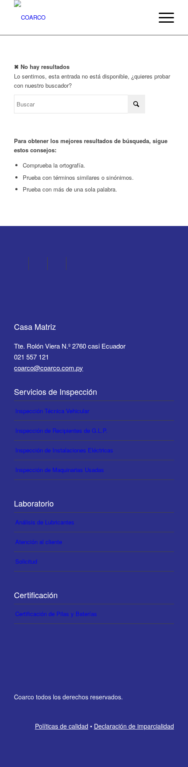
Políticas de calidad (61, 726)
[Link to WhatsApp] (59, 263)
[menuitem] (162, 17)
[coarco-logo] (78, 17)
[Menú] (162, 17)
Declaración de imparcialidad (134, 726)
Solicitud (26, 561)
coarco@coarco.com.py (48, 367)
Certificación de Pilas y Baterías (56, 613)
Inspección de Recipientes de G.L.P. (61, 430)
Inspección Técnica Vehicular (52, 411)
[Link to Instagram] (22, 263)
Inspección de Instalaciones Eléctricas (64, 450)
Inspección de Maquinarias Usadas (59, 470)
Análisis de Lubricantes (44, 522)
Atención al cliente (38, 542)
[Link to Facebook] (41, 263)
